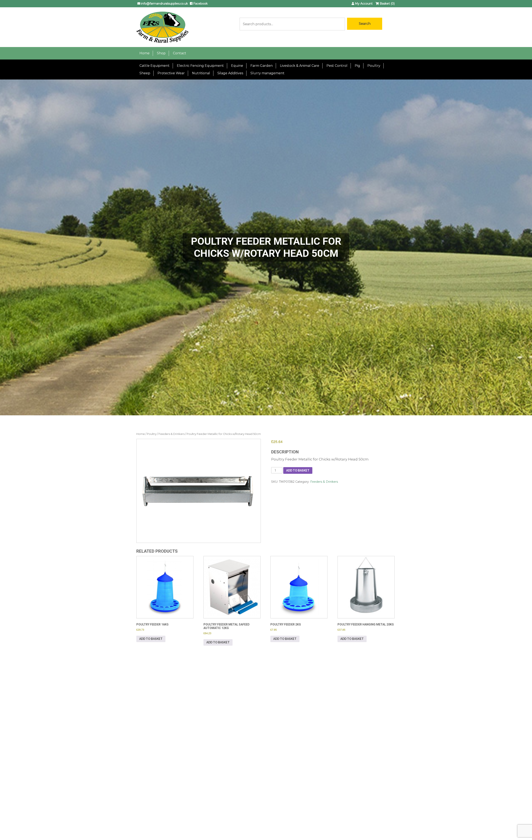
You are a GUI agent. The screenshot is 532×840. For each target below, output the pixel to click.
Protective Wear (171, 73)
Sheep (144, 73)
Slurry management (267, 73)
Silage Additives (230, 73)
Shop (161, 53)
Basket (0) (387, 3)
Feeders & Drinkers (172, 434)
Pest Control (336, 66)
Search (365, 24)
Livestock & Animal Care (299, 66)
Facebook (200, 3)
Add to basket (297, 470)
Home (144, 53)
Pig (357, 66)
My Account (363, 3)
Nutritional (201, 73)
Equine (237, 66)
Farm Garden (261, 66)
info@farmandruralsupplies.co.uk (164, 3)
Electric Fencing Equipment (200, 66)
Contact (179, 53)
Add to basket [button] (151, 638)
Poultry (373, 66)
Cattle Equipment (154, 66)
